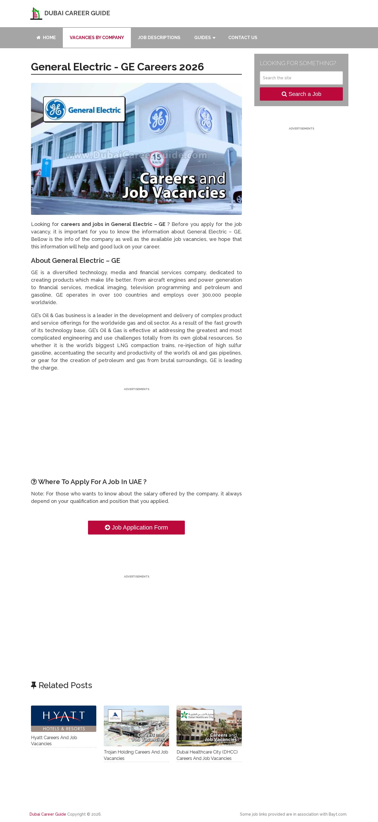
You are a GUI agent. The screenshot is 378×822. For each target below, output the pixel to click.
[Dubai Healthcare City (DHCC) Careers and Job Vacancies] (209, 726)
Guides (202, 37)
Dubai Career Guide (76, 13)
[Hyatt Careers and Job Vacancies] (63, 719)
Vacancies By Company (97, 37)
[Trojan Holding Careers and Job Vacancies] (136, 726)
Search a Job (304, 94)
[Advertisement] (136, 431)
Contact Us (242, 37)
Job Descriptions (159, 37)
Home (49, 37)
